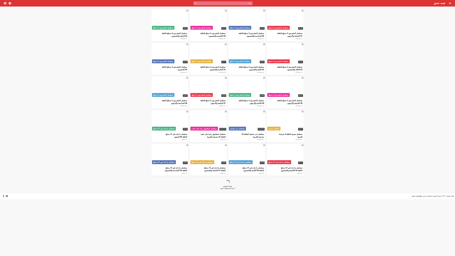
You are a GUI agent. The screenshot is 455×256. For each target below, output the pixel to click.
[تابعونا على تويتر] (7, 196)
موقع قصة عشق (417, 196)
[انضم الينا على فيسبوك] (3, 196)
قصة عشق (439, 3)
